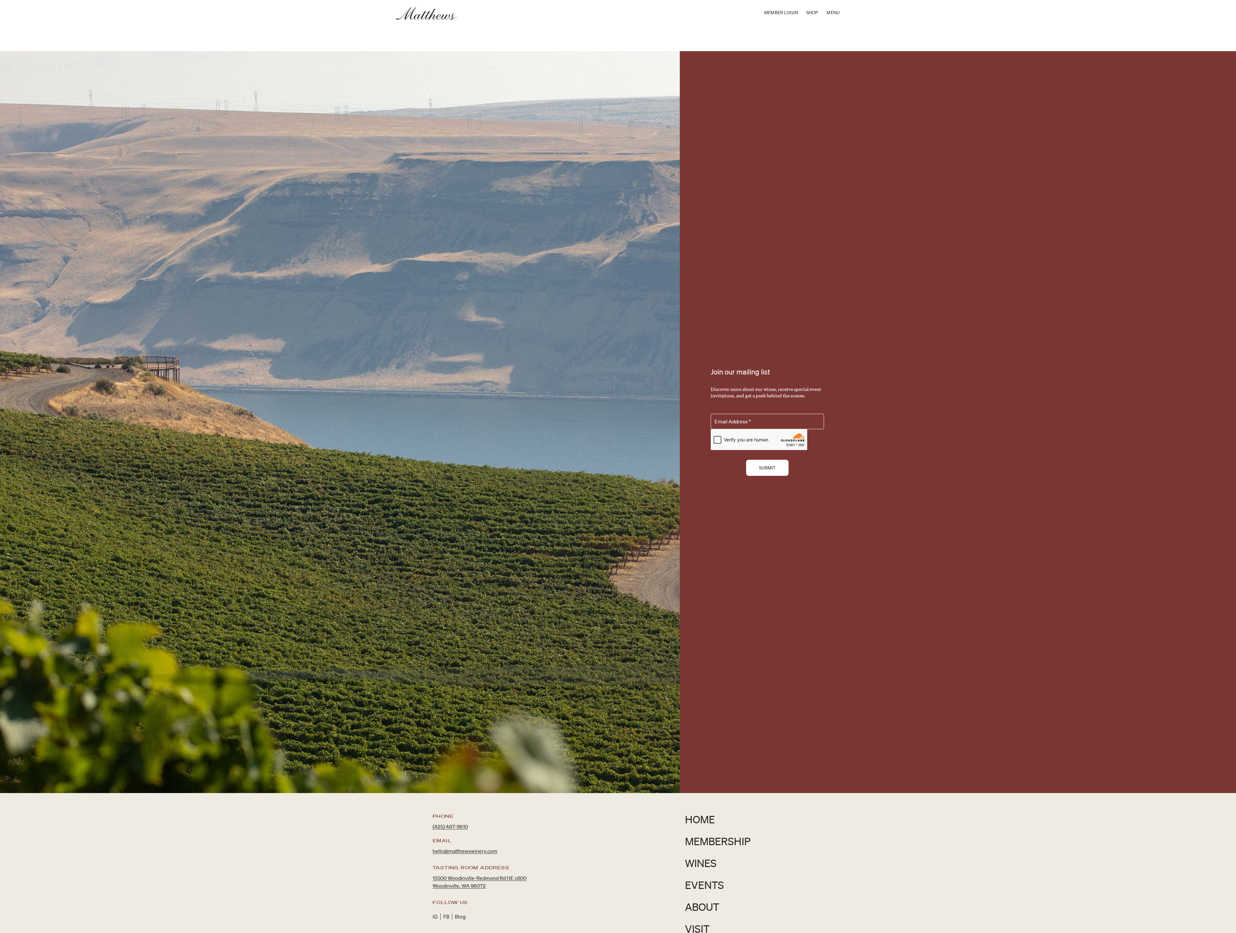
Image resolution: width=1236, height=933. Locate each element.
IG (435, 916)
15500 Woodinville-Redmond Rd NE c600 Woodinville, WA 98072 (480, 882)
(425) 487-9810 (450, 826)
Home (700, 819)
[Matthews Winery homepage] (426, 13)
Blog (460, 916)
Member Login (781, 12)
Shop (812, 12)
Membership (718, 841)
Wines (700, 863)
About (702, 907)
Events (704, 885)
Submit (767, 468)
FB (446, 916)
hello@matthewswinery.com (465, 851)
